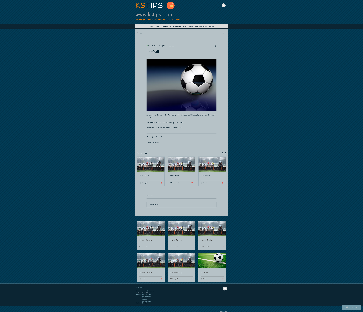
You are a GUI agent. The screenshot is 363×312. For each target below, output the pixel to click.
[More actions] (215, 46)
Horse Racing (144, 175)
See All (224, 153)
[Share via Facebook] (147, 137)
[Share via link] (161, 137)
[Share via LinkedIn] (157, 137)
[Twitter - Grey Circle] (224, 5)
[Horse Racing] (150, 164)
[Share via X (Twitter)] (152, 137)
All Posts (139, 33)
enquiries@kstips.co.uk (148, 291)
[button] (223, 33)
